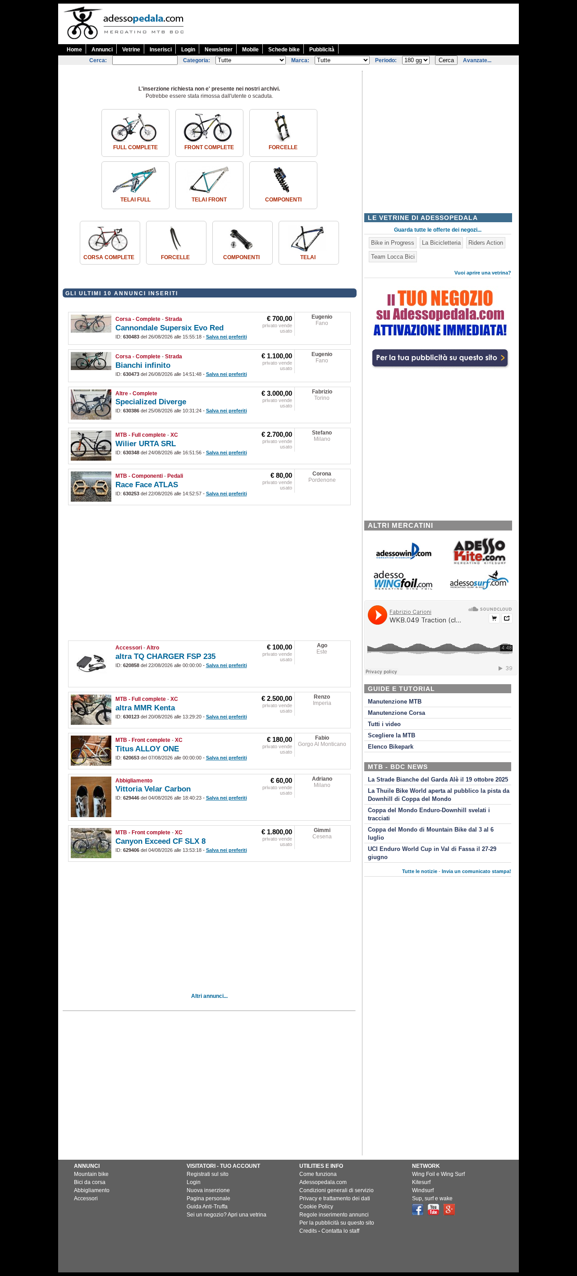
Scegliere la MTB (391, 735)
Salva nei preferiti (226, 336)
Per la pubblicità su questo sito (336, 1223)
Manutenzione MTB (394, 702)
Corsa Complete (108, 257)
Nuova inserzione (208, 1190)
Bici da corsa (89, 1182)
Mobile (250, 49)
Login (188, 49)
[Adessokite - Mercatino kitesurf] (479, 565)
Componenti (283, 200)
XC (174, 435)
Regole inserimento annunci (334, 1215)
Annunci (102, 49)
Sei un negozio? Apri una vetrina (226, 1215)
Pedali (175, 476)
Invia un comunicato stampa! (476, 871)
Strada (173, 319)
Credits (308, 1231)
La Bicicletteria (441, 242)
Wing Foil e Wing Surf (438, 1174)
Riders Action (485, 242)
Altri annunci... (209, 996)
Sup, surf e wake (432, 1198)
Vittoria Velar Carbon (153, 789)
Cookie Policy (316, 1206)
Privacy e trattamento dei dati (334, 1198)
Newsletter (219, 49)
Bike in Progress (392, 242)
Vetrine (131, 49)
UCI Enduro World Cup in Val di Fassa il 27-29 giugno (432, 853)
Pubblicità (321, 49)
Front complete (209, 147)
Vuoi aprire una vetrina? (482, 272)
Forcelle (283, 147)
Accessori (128, 648)
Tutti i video (384, 724)
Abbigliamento (133, 780)
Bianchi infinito (142, 365)
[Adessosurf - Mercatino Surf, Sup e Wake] (479, 588)
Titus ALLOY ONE (147, 749)
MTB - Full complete (140, 435)
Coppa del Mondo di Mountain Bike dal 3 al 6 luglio (431, 834)
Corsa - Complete (137, 319)
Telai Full (135, 200)
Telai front (209, 200)
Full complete (135, 147)
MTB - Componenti (139, 476)
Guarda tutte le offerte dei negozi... (437, 230)
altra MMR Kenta (145, 708)
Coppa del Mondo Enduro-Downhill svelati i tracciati (429, 814)
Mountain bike (91, 1174)
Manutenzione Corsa (396, 713)
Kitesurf (421, 1182)
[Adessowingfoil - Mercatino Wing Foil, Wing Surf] (403, 587)
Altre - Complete (136, 393)
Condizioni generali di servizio (336, 1190)
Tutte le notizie (419, 871)
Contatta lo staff (340, 1231)
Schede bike (284, 49)
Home (74, 49)
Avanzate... (477, 60)
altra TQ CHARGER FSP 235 (165, 656)
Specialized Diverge (150, 402)
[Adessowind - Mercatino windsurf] (403, 558)
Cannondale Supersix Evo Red (169, 328)
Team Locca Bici (393, 256)
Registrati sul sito (208, 1174)
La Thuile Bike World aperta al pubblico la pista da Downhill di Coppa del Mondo (438, 795)
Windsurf (423, 1190)
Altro (153, 648)
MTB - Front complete (142, 740)
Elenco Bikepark (390, 747)
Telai (308, 257)
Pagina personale (208, 1198)
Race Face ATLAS (146, 484)
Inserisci (161, 49)
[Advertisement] (355, 24)
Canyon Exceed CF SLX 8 (160, 841)
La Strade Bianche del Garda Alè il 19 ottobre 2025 (438, 780)
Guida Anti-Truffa (207, 1206)
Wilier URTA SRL (145, 443)
